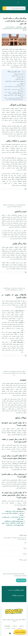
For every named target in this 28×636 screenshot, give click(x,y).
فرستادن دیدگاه (21, 580)
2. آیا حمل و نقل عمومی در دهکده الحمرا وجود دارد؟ (13, 90)
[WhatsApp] (10, 633)
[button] (5, 2)
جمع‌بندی (22, 83)
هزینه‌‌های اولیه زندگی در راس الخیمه (14, 511)
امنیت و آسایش (20, 77)
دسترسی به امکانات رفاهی (18, 75)
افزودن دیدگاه (22, 559)
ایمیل (24, 548)
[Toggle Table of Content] (23, 71)
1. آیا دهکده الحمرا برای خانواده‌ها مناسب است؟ (13, 87)
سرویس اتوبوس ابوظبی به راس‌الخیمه (14, 521)
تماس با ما (8, 628)
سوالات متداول (20, 84)
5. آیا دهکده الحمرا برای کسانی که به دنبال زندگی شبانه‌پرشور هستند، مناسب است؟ (13, 98)
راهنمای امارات (7, 626)
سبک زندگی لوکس (19, 79)
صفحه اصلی (21, 626)
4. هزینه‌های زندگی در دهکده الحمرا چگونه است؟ (13, 96)
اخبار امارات (14, 626)
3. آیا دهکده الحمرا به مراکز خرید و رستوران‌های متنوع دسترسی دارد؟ (13, 93)
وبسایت (24, 553)
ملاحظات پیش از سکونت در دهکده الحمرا (14, 81)
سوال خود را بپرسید (20, 632)
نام (25, 542)
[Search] (4, 8)
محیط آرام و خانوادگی (19, 74)
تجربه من (13, 628)
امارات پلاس (20, 628)
